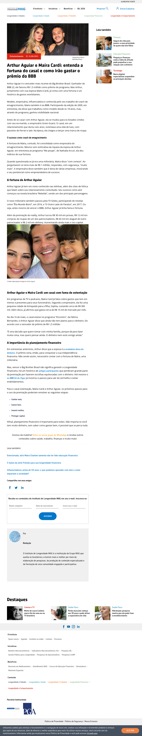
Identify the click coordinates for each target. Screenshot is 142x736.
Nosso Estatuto (91, 721)
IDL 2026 (81, 9)
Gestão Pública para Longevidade (21, 655)
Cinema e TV (29, 607)
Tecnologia (117, 71)
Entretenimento (16, 56)
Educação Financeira (121, 54)
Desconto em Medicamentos (19, 666)
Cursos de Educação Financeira (61, 666)
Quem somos (13, 639)
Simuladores (81, 666)
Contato (49, 639)
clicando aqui (92, 733)
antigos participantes (49, 371)
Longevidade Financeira (93, 16)
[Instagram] (73, 626)
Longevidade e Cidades (16, 16)
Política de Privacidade (54, 721)
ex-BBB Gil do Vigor (16, 378)
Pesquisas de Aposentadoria (48, 655)
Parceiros (58, 639)
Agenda (24, 639)
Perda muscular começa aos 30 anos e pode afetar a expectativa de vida (79, 613)
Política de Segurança (74, 721)
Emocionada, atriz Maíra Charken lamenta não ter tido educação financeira (42, 455)
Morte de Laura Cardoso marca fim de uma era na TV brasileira (34, 613)
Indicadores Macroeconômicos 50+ (45, 651)
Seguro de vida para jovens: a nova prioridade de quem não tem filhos (124, 43)
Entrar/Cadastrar (127, 9)
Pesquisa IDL (66, 651)
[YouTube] (68, 626)
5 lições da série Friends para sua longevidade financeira (34, 463)
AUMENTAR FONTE (128, 2)
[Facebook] (63, 626)
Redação (27, 543)
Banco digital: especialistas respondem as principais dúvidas (123, 76)
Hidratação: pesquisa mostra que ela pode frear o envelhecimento (123, 613)
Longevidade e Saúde (41, 16)
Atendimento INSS (40, 666)
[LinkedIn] (78, 626)
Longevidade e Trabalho (67, 16)
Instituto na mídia (36, 639)
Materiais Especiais (16, 670)
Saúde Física (73, 607)
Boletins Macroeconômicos (19, 651)
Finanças (117, 37)
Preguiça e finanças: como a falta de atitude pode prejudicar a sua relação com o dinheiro (123, 61)
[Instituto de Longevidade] (16, 9)
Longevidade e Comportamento (123, 16)
